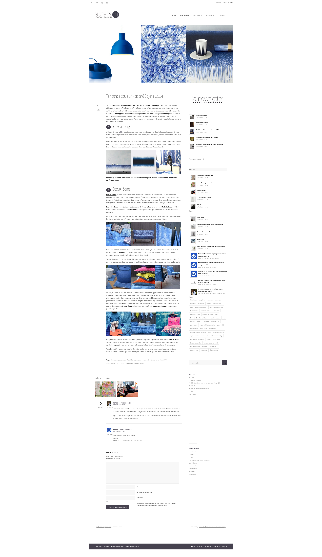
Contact (221, 15)
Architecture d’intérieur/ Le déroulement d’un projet (204, 383)
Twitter (96, 2)
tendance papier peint (213, 339)
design (209, 303)
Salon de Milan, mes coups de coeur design (212, 527)
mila (224, 318)
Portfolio (184, 15)
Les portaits (192, 466)
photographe (194, 329)
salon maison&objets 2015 (216, 332)
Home (174, 15)
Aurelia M (192, 386)
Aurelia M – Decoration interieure (199, 389)
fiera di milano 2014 (201, 307)
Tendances (140, 363)
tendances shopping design (198, 346)
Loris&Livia (216, 311)
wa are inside (194, 350)
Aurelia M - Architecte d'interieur (113, 546)
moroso (192, 321)
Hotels (191, 457)
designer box (217, 303)
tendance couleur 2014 (159, 360)
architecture (192, 452)
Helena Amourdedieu (122, 429)
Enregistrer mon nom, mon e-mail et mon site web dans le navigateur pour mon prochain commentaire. (156, 504)
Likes (120, 363)
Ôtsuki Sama (111, 194)
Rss (101, 2)
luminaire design (195, 314)
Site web (140, 498)
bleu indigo (114, 360)
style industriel (194, 336)
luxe (216, 314)
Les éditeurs (193, 463)
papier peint (193, 325)
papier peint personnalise (207, 325)
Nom (138, 487)
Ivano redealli (194, 311)
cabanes (210, 300)
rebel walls (203, 329)
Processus (197, 15)
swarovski (204, 336)
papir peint (220, 325)
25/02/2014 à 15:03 (119, 431)
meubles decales (215, 318)
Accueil (191, 377)
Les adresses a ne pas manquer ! (199, 460)
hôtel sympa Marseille (216, 307)
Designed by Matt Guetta (131, 546)
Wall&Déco (204, 350)
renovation (212, 329)
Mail (106, 2)
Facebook (91, 2)
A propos (210, 15)
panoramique (215, 321)
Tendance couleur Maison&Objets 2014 (134, 96)
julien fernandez (205, 311)
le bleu (120, 132)
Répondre (110, 408)
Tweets (129, 363)
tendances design (195, 343)
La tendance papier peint (103, 527)
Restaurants (193, 469)
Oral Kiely (206, 321)
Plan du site (192, 394)
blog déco (122, 360)
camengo (218, 300)
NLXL (199, 321)
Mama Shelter (203, 318)
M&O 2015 (193, 318)
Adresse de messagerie (144, 492)
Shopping (192, 471)
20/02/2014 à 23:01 (119, 405)
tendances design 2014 (211, 343)
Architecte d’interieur (195, 380)
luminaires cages (208, 314)
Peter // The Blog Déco (123, 403)
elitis (191, 307)
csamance (201, 303)
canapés (193, 303)
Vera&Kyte (212, 346)
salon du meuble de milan (198, 332)
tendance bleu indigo (143, 360)
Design (191, 454)
